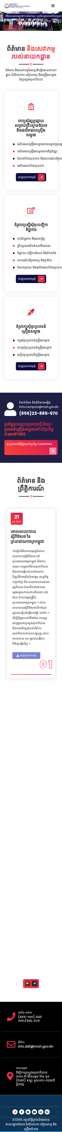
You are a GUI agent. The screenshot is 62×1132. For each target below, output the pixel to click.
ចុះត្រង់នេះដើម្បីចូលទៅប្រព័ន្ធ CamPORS (29, 444)
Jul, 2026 (17, 518)
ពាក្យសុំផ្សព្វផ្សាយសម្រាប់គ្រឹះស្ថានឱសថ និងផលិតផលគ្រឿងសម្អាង (31, 128)
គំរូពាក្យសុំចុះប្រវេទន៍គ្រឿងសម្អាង (31, 329)
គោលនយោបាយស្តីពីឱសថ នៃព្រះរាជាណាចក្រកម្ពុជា (27, 536)
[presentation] (27, 983)
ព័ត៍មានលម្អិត (10, 24)
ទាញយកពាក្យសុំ (27, 177)
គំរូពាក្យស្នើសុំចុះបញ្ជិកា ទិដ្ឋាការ (31, 227)
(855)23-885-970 (38, 413)
